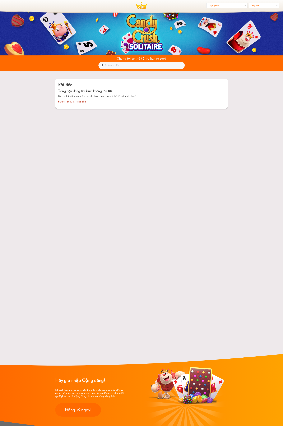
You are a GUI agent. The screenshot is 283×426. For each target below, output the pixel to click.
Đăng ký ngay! (78, 410)
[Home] (141, 5)
